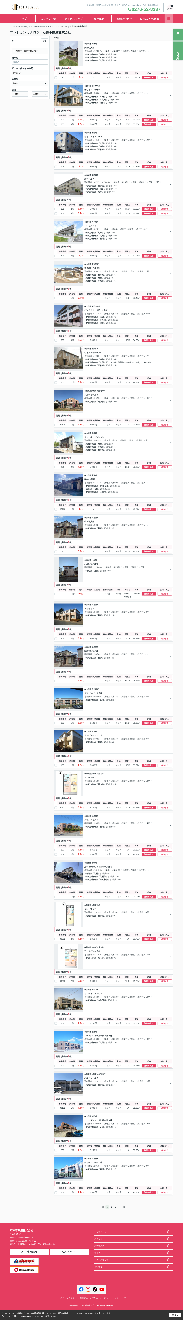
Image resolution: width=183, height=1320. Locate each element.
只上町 (94, 560)
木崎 (102, 57)
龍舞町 (94, 433)
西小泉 (101, 186)
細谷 (102, 54)
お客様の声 (99, 1246)
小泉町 (101, 281)
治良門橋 (102, 1000)
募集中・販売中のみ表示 (27, 51)
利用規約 (84, 1298)
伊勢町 (94, 863)
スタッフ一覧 (48, 18)
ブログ (97, 1253)
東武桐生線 (91, 149)
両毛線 (89, 489)
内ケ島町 (95, 222)
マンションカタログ (67, 1298)
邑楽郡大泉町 (91, 391)
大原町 (94, 731)
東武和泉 (104, 879)
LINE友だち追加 (149, 18)
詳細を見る (149, 77)
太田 (102, 60)
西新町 (94, 44)
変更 (45, 41)
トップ (23, 18)
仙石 (98, 905)
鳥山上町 (95, 990)
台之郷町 (95, 689)
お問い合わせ (124, 18)
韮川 (102, 238)
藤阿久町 (95, 349)
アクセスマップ (73, 18)
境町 (102, 323)
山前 (96, 489)
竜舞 (100, 192)
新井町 (94, 133)
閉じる (175, 1315)
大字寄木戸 (101, 391)
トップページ (100, 1232)
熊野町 (94, 1032)
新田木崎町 (96, 86)
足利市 (103, 492)
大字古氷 (100, 774)
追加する (164, 77)
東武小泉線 (91, 186)
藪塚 (100, 528)
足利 (96, 873)
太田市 (88, 44)
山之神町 (95, 518)
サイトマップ (120, 1298)
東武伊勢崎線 (92, 54)
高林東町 (95, 175)
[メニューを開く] (169, 18)
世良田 (103, 99)
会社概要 (99, 18)
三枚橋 (101, 149)
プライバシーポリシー (101, 1298)
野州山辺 (104, 486)
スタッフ (98, 1239)
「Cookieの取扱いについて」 (29, 1316)
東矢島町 (95, 264)
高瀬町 (94, 475)
